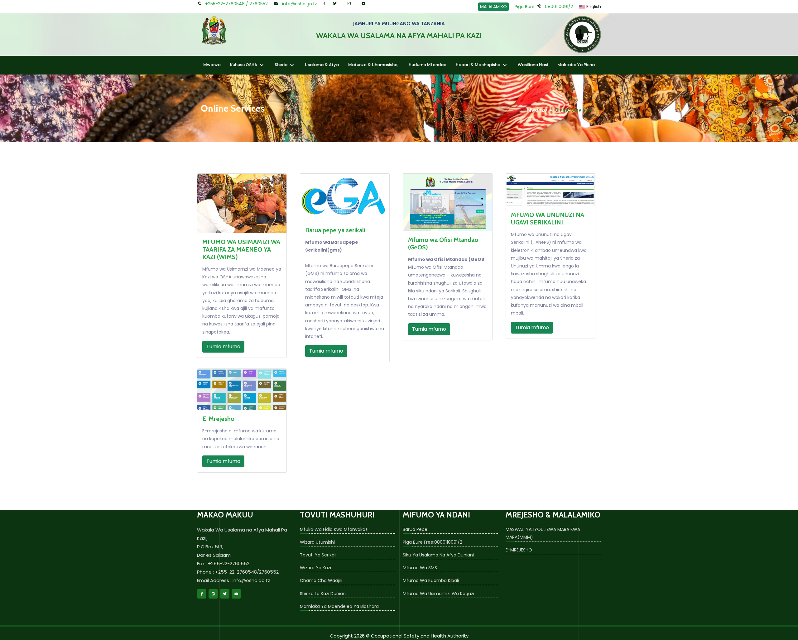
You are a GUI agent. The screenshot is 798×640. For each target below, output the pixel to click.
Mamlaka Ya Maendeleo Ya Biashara (339, 606)
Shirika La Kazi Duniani (323, 593)
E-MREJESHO (519, 550)
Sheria (281, 65)
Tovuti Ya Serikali (318, 555)
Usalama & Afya (322, 65)
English (593, 6)
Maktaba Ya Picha (576, 65)
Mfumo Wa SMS (420, 568)
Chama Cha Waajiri (321, 580)
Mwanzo (212, 65)
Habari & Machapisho (478, 65)
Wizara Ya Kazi (315, 568)
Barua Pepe (415, 529)
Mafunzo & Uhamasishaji (373, 65)
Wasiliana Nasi (533, 65)
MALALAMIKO (493, 6)
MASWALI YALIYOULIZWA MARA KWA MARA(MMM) (543, 533)
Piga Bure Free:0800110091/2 (432, 542)
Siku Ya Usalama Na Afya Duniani (438, 555)
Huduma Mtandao (427, 65)
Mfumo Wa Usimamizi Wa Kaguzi (438, 593)
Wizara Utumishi (317, 542)
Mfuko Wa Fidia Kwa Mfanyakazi (334, 529)
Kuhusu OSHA (244, 65)
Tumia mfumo (223, 346)
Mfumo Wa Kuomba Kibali (431, 580)
